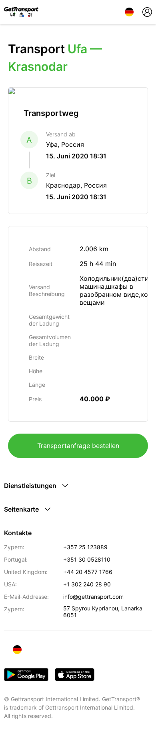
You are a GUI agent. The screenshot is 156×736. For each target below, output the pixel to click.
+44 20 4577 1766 (87, 571)
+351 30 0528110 (86, 559)
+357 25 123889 (85, 547)
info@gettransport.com (93, 596)
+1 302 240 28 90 (87, 584)
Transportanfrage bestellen (78, 446)
